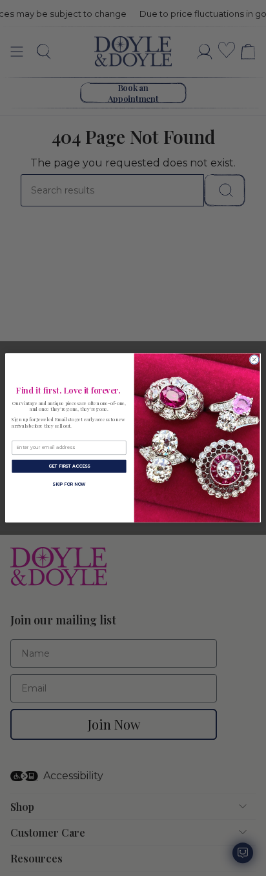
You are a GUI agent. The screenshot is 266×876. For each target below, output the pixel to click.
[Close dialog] (254, 359)
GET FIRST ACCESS (69, 466)
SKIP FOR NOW (69, 484)
